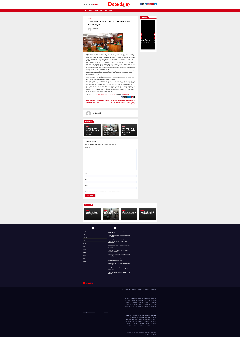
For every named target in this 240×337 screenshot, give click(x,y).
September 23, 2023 (147, 44)
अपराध (84, 234)
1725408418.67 (153, 306)
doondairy (96, 28)
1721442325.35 (141, 289)
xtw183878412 (153, 323)
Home (123, 289)
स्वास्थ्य (110, 10)
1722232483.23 (134, 296)
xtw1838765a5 (147, 319)
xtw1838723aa (128, 315)
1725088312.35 (147, 306)
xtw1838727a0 (141, 315)
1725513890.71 (127, 308)
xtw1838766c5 (153, 319)
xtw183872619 (135, 315)
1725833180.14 (140, 308)
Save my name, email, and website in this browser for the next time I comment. (103, 191)
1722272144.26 (140, 296)
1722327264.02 (147, 296)
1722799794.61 (153, 298)
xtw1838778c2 (128, 323)
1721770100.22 (140, 291)
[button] (156, 10)
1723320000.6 (134, 302)
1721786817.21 (147, 291)
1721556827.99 (153, 289)
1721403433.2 (134, 289)
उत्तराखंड (85, 237)
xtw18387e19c (153, 332)
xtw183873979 (147, 315)
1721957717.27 (134, 294)
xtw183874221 (128, 317)
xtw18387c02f (128, 330)
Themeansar (106, 312)
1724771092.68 (127, 306)
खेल (84, 246)
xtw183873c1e (153, 315)
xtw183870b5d (135, 313)
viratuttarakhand (126, 94)
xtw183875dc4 (135, 319)
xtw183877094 (128, 321)
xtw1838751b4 (147, 317)
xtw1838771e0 (141, 321)
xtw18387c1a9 (135, 330)
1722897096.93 (134, 300)
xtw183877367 (153, 321)
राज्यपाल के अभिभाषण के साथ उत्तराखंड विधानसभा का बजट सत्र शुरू (102, 94)
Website (86, 185)
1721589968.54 (127, 291)
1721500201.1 (147, 289)
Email (86, 179)
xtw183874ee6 (135, 317)
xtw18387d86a (135, 332)
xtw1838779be (135, 323)
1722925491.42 (140, 300)
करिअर (84, 243)
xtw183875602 (153, 317)
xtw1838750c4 (141, 317)
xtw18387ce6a (147, 330)
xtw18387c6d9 (141, 330)
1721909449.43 (127, 294)
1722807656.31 (127, 300)
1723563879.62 (153, 302)
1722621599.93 (147, 298)
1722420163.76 (127, 298)
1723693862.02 (127, 304)
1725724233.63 (134, 308)
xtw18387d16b (153, 330)
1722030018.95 (140, 294)
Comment (87, 147)
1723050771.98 (147, 300)
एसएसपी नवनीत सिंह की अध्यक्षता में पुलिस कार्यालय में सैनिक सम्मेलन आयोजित (92, 130)
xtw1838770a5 (135, 321)
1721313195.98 (128, 289)
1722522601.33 (140, 298)
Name (86, 173)
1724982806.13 (140, 306)
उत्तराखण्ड (90, 10)
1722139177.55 (153, 294)
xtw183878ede (135, 325)
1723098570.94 (153, 300)
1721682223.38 (134, 291)
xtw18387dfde (147, 332)
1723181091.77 (127, 302)
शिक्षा (106, 10)
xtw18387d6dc (129, 332)
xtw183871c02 (153, 313)
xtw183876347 (141, 319)
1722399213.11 (153, 296)
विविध (101, 10)
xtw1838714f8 (147, 313)
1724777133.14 (134, 306)
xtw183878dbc (129, 325)
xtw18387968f (147, 325)
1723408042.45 (140, 302)
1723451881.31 (147, 302)
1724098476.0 (140, 304)
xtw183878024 (141, 323)
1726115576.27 (147, 308)
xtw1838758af (128, 319)
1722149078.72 (127, 296)
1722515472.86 (134, 298)
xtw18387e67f (147, 334)
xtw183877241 (147, 321)
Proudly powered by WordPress (89, 312)
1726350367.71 (153, 308)
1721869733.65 (153, 291)
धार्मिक (84, 249)
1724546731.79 (153, 304)
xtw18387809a (147, 323)
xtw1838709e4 (129, 313)
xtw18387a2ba (153, 325)
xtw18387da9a (141, 332)
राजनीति (96, 10)
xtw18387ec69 (153, 334)
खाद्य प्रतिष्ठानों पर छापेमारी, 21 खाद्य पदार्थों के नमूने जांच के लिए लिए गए (147, 213)
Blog (84, 231)
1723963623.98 (134, 304)
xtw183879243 (141, 325)
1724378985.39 (147, 304)
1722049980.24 (147, 294)
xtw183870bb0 (141, 313)
